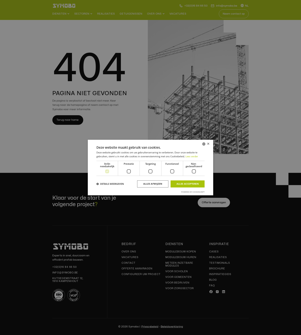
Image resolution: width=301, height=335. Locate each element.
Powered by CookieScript (193, 192)
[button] (110, 183)
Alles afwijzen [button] (152, 183)
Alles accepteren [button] (188, 183)
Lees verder (191, 156)
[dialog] (150, 167)
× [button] (208, 144)
